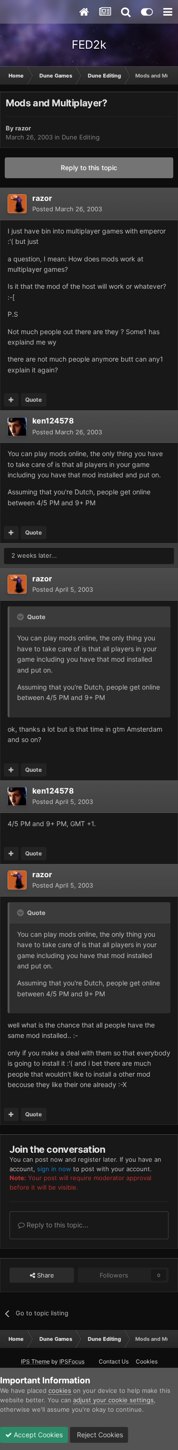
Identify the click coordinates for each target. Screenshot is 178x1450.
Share (44, 1275)
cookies (59, 1390)
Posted (67, 209)
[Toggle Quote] (21, 617)
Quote (33, 399)
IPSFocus (71, 1361)
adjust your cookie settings (113, 1400)
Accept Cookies (37, 1435)
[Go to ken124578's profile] (17, 426)
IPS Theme (35, 1361)
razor (23, 128)
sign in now (54, 1169)
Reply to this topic (89, 168)
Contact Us (114, 1361)
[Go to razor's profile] (17, 203)
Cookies (147, 1361)
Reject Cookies (99, 1435)
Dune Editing (81, 137)
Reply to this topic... (56, 1225)
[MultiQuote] (11, 399)
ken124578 (53, 420)
